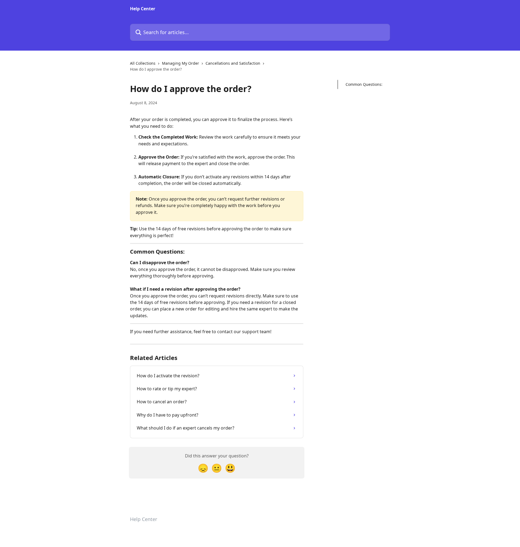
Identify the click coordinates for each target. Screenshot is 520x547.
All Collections (142, 63)
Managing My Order (180, 63)
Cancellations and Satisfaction (233, 63)
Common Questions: (364, 84)
